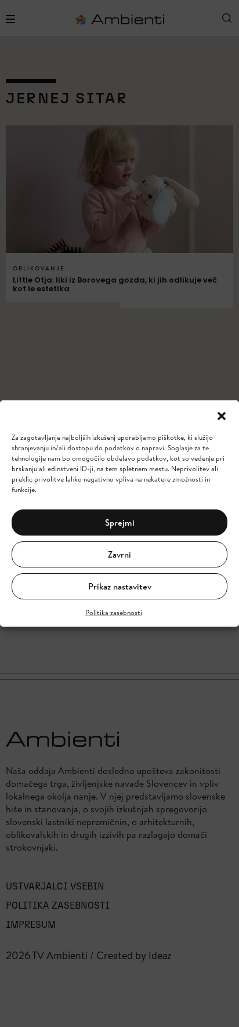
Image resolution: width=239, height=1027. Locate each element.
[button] (221, 415)
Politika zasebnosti (113, 612)
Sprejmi (120, 522)
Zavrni (119, 554)
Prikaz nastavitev (119, 586)
